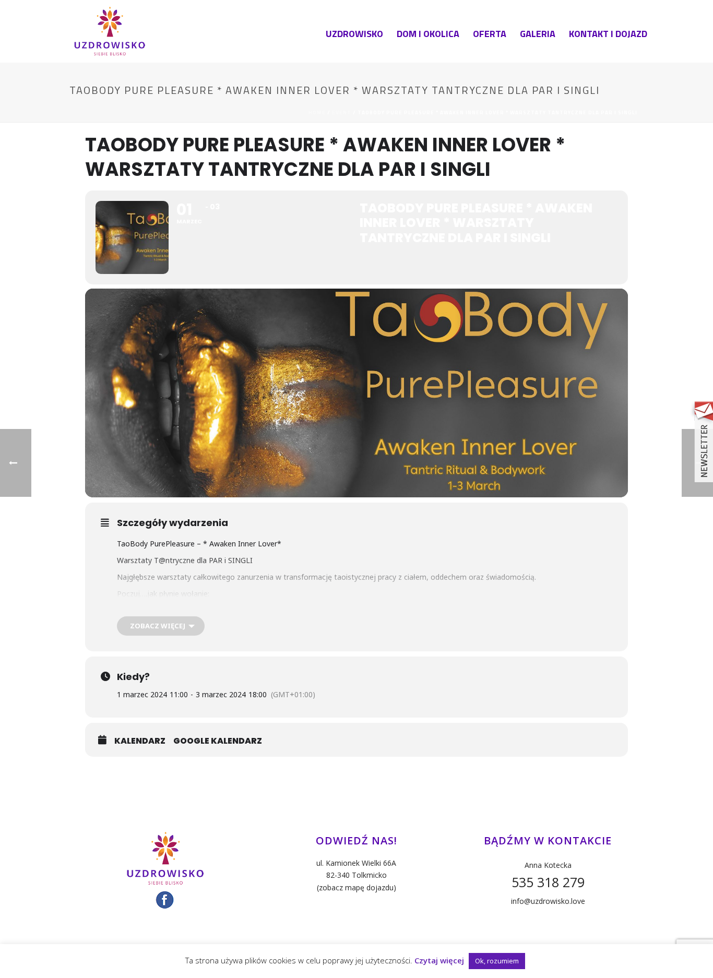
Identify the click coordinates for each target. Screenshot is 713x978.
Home (317, 112)
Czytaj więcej (439, 960)
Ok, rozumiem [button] (497, 960)
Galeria (537, 34)
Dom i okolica (428, 34)
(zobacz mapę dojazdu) (356, 887)
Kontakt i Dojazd (608, 34)
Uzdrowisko (354, 34)
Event (341, 112)
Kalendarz (139, 741)
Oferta (489, 34)
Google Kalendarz (217, 741)
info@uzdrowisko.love (548, 901)
